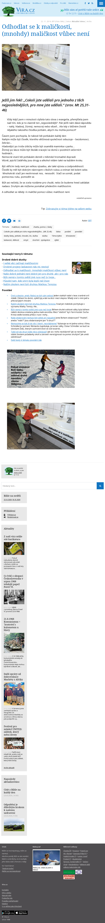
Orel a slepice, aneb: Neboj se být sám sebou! (32, 295)
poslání (68, 231)
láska (58, 231)
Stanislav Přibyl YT (80, 853)
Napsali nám (6, 895)
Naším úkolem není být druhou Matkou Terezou (30, 284)
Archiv (89, 21)
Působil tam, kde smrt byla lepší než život (26, 280)
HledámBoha (73, 864)
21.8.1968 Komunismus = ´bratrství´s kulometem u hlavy (12, 624)
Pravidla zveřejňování (10, 901)
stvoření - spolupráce (41, 240)
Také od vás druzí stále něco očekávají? (29, 331)
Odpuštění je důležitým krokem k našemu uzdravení (14, 808)
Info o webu (6, 893)
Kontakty (5, 890)
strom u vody (18, 473)
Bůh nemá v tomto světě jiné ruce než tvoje (31, 309)
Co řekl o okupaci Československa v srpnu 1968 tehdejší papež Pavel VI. (13, 581)
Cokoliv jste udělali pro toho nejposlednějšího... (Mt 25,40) (28, 231)
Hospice (76, 851)
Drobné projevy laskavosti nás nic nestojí (26, 266)
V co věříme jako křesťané (12, 906)
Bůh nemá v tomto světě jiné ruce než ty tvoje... (29, 277)
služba (44, 236)
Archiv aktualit (9, 767)
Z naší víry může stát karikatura (13, 538)
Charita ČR (67, 851)
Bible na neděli (12, 495)
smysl (25, 240)
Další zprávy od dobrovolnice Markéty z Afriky (13, 676)
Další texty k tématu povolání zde (26, 340)
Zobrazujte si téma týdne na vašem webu (69, 208)
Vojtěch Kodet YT (69, 856)
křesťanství (70, 236)
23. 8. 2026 (8, 499)
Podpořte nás (7, 898)
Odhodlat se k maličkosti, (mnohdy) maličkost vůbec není (34, 270)
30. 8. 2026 (16, 499)
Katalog (5, 903)
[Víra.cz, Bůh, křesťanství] (18, 11)
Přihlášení (9, 510)
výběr (56, 240)
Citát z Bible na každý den (90, 13)
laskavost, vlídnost (11, 240)
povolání (78, 231)
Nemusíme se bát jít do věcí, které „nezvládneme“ (34, 323)
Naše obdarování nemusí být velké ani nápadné (33, 317)
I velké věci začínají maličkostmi (20, 263)
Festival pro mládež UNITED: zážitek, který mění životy (13, 730)
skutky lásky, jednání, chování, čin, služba (21, 236)
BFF (53, 21)
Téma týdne (57, 236)
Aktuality (9, 528)
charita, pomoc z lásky (42, 227)
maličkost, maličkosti (20, 227)
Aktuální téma (78, 21)
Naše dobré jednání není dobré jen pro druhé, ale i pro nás (35, 273)
